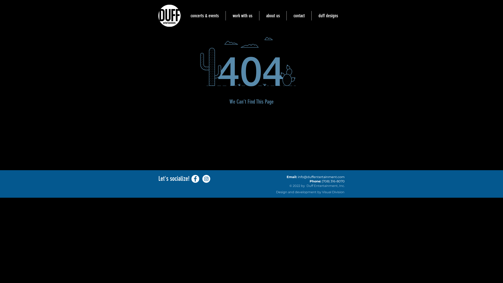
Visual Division (333, 192)
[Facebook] (195, 179)
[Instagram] (206, 179)
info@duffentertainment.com (321, 177)
